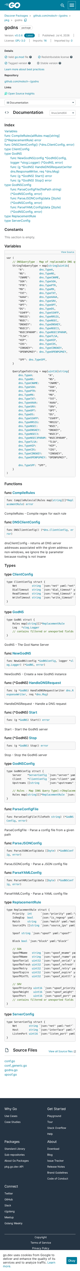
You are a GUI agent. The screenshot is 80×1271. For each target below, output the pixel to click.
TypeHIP (50, 340)
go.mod (19, 57)
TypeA (49, 269)
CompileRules (23, 493)
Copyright (41, 1237)
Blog (50, 1154)
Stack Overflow (56, 1127)
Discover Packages (16, 15)
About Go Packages (16, 1160)
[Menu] (40, 102)
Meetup (9, 1217)
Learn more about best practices (24, 69)
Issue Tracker (55, 1160)
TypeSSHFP (52, 312)
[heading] (15, 5)
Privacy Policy (40, 1248)
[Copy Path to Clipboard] (25, 20)
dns (41, 269)
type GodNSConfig (17, 185)
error (29, 504)
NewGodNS (21, 653)
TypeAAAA (51, 296)
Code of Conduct (57, 1178)
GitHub (8, 1199)
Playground (54, 1115)
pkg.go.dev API (13, 1166)
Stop (33, 738)
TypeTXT (50, 293)
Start (33, 712)
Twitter (8, 1193)
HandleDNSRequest (45, 683)
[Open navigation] (72, 5)
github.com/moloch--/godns (50, 15)
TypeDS (49, 308)
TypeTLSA (51, 336)
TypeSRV (50, 300)
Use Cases (10, 1115)
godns (18, 20)
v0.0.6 (13, 35)
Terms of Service (41, 1242)
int (29, 913)
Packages (12, 1142)
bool (30, 917)
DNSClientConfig (26, 522)
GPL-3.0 (20, 40)
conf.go (9, 1061)
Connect (11, 1186)
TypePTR (50, 285)
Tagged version (17, 63)
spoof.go (10, 1074)
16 (40, 40)
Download (53, 1148)
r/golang (9, 1211)
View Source (67, 252)
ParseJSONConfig (27, 843)
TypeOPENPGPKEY (55, 351)
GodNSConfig (47, 660)
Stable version (49, 63)
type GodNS (13, 153)
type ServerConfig (17, 220)
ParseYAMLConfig (26, 873)
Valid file (18, 57)
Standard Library (14, 1148)
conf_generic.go (15, 1065)
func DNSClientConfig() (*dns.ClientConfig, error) (39, 144)
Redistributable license (55, 57)
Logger (34, 627)
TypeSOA (50, 281)
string (52, 265)
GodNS (18, 612)
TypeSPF (40, 359)
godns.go (11, 1070)
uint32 (36, 960)
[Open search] (62, 5)
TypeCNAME (52, 277)
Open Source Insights (20, 93)
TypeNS (49, 273)
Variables (10, 131)
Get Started (56, 1109)
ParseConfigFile (25, 809)
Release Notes (56, 1166)
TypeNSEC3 (52, 328)
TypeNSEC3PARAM (55, 332)
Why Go (10, 1109)
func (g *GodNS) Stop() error (31, 180)
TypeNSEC (51, 320)
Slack (7, 1205)
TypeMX (49, 289)
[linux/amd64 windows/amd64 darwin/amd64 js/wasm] (62, 113)
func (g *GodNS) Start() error (31, 176)
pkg (6, 20)
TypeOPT (50, 304)
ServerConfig (38, 775)
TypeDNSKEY (52, 324)
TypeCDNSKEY (53, 347)
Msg (44, 694)
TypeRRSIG (52, 316)
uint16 (63, 265)
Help (50, 1133)
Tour (50, 1121)
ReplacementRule (53, 623)
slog (26, 627)
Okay (71, 1260)
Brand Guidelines (57, 1172)
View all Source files (61, 1051)
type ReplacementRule (20, 216)
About (52, 1142)
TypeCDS (50, 343)
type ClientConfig (16, 149)
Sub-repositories (14, 1154)
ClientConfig (59, 529)
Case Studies (12, 1121)
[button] (5, 57)
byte (51, 850)
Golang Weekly (13, 1223)
